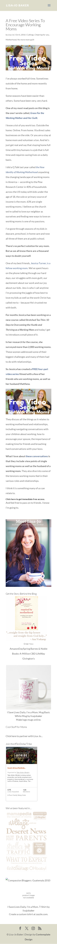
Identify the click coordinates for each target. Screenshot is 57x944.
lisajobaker (36, 715)
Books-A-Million (21, 653)
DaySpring (24, 648)
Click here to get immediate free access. (25, 499)
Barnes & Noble (38, 648)
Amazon (14, 648)
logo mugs (27, 719)
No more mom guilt (25, 39)
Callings (30, 35)
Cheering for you (42, 35)
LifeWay (40, 653)
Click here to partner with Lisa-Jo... (24, 736)
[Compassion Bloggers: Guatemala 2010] (28, 880)
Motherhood (11, 39)
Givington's (28, 658)
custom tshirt (25, 914)
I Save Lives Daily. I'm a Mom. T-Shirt (27, 906)
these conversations (37, 456)
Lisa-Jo (11, 35)
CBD (33, 653)
